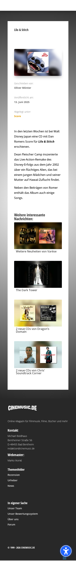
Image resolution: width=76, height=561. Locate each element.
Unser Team (15, 508)
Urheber (12, 480)
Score (17, 116)
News (11, 485)
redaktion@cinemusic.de (21, 448)
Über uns (13, 519)
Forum (11, 524)
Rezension (14, 475)
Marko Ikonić (15, 460)
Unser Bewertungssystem (23, 513)
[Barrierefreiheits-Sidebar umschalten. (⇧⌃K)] (66, 551)
